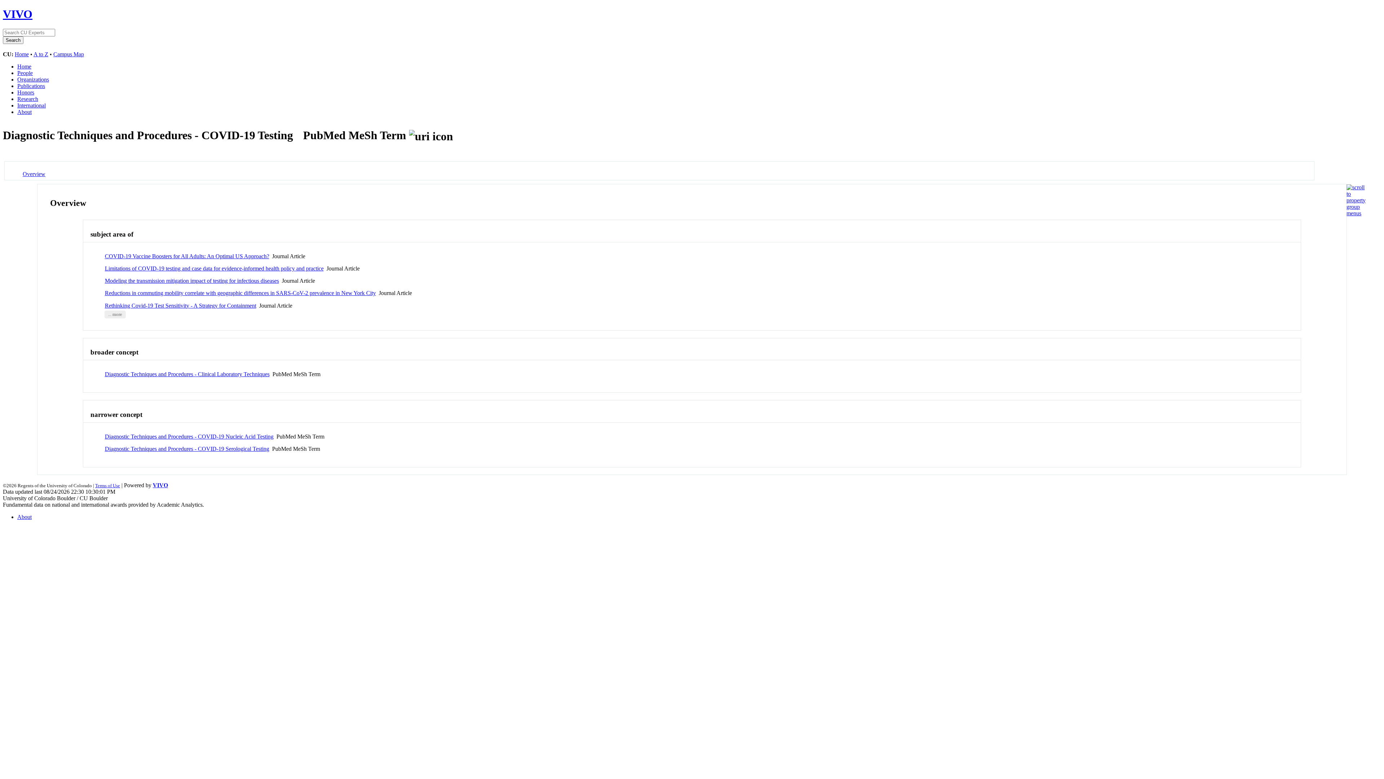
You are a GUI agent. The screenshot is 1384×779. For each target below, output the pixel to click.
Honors (25, 92)
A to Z (41, 54)
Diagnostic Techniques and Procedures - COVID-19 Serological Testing (187, 449)
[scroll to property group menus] (1356, 213)
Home (22, 54)
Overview (34, 174)
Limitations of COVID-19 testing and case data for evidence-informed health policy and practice (214, 268)
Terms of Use (107, 485)
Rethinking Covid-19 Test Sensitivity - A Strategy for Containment (180, 306)
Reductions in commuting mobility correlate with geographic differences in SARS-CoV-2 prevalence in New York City (240, 293)
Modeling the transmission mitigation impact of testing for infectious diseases (192, 281)
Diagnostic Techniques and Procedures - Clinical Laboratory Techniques (187, 374)
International (31, 105)
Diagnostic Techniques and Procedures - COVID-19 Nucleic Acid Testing (189, 436)
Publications (31, 86)
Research (27, 99)
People (25, 73)
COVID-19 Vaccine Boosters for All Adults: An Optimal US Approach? (187, 256)
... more (115, 314)
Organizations (33, 79)
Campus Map (68, 54)
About (24, 112)
